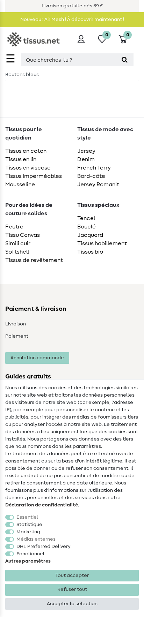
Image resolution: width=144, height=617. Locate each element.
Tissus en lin (20, 159)
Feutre (14, 227)
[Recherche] (125, 59)
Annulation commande (37, 357)
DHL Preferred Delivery (43, 546)
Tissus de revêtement (34, 260)
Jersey (86, 151)
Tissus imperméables (33, 176)
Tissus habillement (102, 243)
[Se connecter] (81, 39)
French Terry (94, 168)
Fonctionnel (30, 553)
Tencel (86, 218)
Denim (86, 159)
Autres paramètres (28, 561)
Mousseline (20, 184)
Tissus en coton (25, 151)
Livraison (15, 324)
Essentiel (27, 517)
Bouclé (86, 227)
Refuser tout (72, 589)
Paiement (16, 336)
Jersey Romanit (98, 184)
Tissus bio (90, 252)
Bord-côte (91, 176)
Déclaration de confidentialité (41, 505)
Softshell (17, 252)
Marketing (28, 531)
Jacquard (90, 235)
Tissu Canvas (22, 235)
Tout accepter (72, 575)
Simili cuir (17, 243)
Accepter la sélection (72, 603)
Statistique (29, 524)
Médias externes (36, 539)
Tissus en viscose (28, 168)
